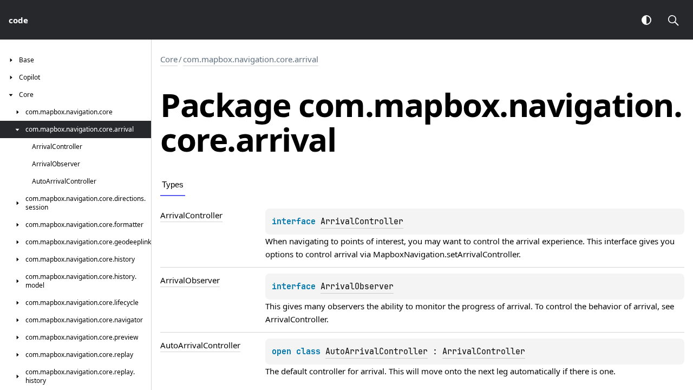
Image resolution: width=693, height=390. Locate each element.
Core (169, 59)
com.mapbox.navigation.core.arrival (250, 59)
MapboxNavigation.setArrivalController (446, 254)
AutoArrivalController (376, 351)
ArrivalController (362, 221)
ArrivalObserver (357, 286)
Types (173, 184)
